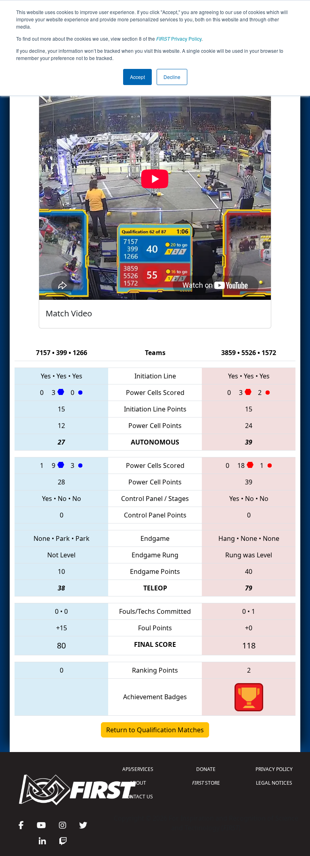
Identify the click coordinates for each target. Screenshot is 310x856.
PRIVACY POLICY (274, 769)
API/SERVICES (137, 769)
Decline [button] (171, 76)
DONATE (206, 769)
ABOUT (138, 782)
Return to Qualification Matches (155, 729)
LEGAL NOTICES (274, 782)
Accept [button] (137, 76)
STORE (206, 782)
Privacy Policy (178, 38)
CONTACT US (138, 796)
